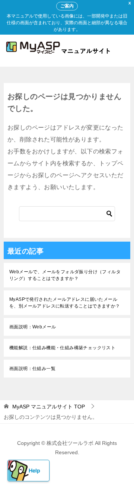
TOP (48, 407)
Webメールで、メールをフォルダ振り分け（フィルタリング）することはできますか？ (65, 275)
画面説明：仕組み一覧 (32, 368)
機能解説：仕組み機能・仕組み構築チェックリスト (62, 347)
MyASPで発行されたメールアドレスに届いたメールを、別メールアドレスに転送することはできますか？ (64, 303)
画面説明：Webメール (32, 326)
